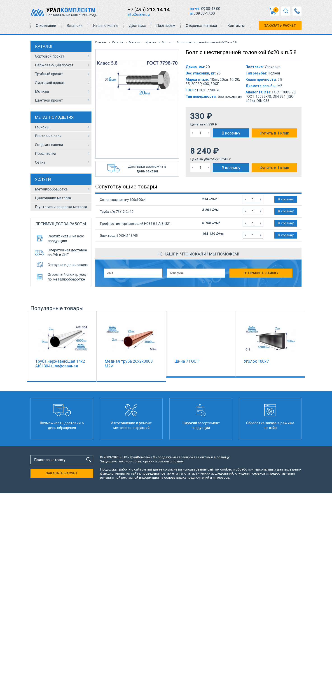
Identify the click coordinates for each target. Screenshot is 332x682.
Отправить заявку (260, 273)
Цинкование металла (53, 198)
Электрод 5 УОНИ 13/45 (119, 236)
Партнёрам (165, 25)
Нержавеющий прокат (54, 65)
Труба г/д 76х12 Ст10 (116, 212)
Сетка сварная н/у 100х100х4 (122, 200)
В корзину (231, 133)
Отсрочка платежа (201, 25)
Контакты (236, 25)
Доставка (137, 25)
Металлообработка (51, 189)
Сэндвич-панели (49, 145)
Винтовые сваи (48, 136)
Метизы (42, 91)
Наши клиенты (105, 25)
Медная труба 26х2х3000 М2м (129, 363)
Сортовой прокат (49, 56)
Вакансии (74, 25)
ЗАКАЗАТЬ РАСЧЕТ (280, 25)
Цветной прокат (49, 100)
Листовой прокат (50, 83)
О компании (46, 25)
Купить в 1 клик (274, 133)
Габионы (42, 127)
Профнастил (45, 153)
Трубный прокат (49, 74)
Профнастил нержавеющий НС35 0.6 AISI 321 (135, 224)
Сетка (40, 162)
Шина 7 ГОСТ (186, 361)
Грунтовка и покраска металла (61, 207)
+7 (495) (149, 9)
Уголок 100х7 (256, 361)
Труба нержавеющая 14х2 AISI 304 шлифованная (60, 363)
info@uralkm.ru (139, 14)
